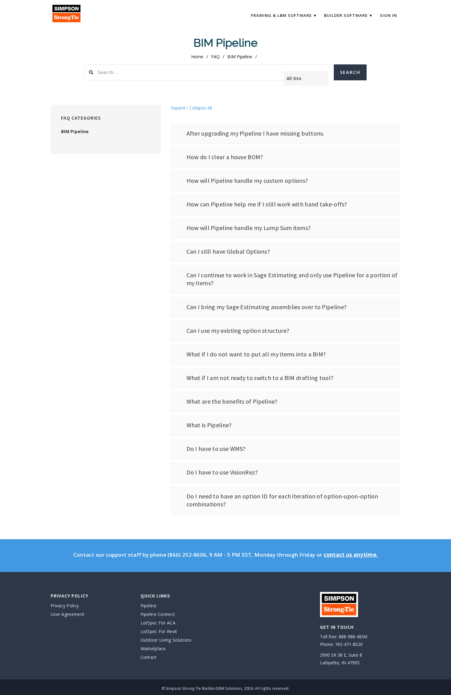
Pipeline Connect (158, 614)
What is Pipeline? (209, 425)
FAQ (215, 57)
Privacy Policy (65, 606)
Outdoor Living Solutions (166, 640)
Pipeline (148, 606)
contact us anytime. (351, 554)
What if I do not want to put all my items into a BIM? (256, 354)
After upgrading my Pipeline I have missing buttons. (255, 133)
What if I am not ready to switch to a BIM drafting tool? (260, 378)
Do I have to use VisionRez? (222, 472)
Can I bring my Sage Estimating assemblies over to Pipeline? (267, 307)
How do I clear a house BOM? (225, 157)
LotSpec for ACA (158, 623)
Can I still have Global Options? (228, 251)
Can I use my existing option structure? (238, 330)
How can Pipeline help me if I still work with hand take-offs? (267, 204)
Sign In (388, 15)
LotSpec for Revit (159, 631)
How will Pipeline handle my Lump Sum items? (249, 228)
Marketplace (153, 648)
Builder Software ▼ (348, 15)
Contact (149, 657)
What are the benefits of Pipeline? (232, 401)
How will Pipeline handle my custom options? (247, 180)
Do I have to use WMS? (216, 448)
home (197, 57)
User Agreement (67, 614)
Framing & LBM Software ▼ (284, 15)
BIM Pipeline (75, 131)
